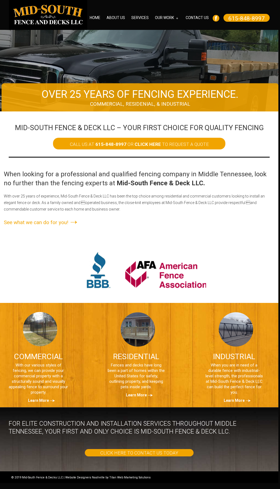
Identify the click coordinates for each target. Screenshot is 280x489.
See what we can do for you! (37, 222)
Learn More (38, 400)
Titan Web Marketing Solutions (130, 477)
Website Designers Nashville (85, 477)
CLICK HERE (148, 144)
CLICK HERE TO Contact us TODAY (139, 453)
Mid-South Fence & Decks (48, 15)
